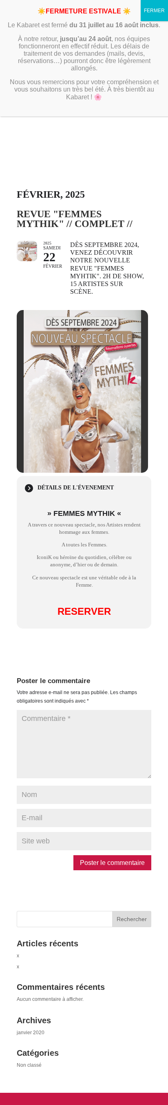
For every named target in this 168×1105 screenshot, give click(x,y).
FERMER (154, 10)
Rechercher (132, 919)
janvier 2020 (30, 1032)
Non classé (29, 1065)
